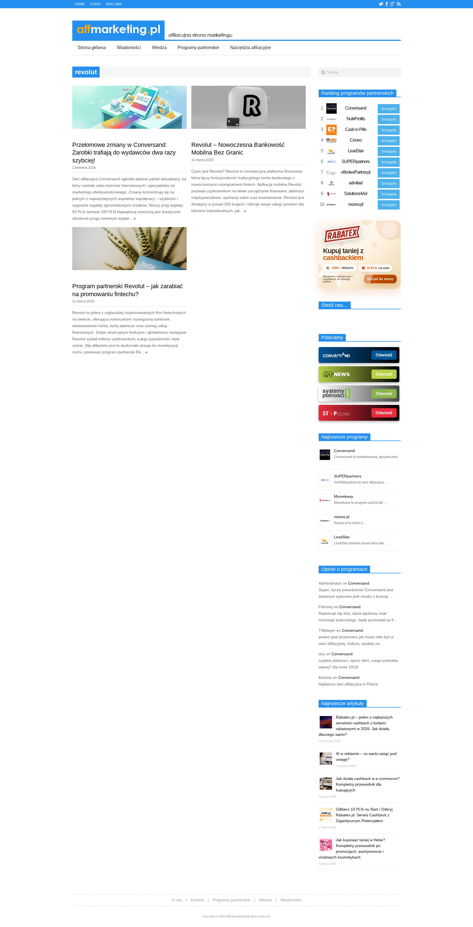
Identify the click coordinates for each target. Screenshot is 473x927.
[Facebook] (387, 4)
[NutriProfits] (331, 120)
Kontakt (197, 900)
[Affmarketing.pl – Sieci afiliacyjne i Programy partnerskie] (154, 38)
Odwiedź (384, 355)
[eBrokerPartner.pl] (331, 173)
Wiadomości (129, 47)
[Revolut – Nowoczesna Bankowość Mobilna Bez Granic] (248, 127)
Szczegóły (388, 109)
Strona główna (92, 47)
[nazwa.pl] (331, 206)
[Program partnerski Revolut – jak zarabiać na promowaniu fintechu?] (129, 269)
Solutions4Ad (355, 193)
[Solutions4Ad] (331, 195)
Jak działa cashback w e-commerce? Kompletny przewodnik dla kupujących (368, 784)
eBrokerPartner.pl (355, 172)
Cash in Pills (355, 129)
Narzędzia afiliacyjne (250, 47)
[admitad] (331, 184)
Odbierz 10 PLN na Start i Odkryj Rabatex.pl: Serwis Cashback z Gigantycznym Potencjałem (364, 815)
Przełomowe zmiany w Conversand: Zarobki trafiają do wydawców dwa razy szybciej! (124, 152)
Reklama (114, 4)
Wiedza (159, 47)
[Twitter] (381, 4)
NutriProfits (356, 118)
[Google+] (392, 4)
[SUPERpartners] (331, 163)
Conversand (355, 108)
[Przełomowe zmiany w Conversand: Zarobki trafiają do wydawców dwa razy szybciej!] (129, 127)
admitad (355, 183)
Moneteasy (343, 496)
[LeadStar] (331, 152)
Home (80, 4)
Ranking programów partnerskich (357, 93)
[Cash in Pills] (331, 131)
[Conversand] (331, 109)
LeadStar (356, 150)
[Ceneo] (331, 141)
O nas (95, 4)
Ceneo (356, 140)
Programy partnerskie (198, 47)
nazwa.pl (355, 204)
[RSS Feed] (399, 4)
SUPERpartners (356, 161)
